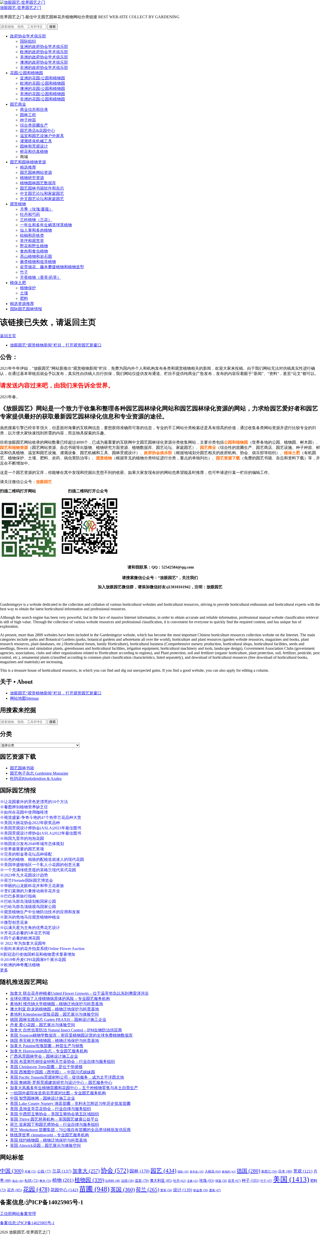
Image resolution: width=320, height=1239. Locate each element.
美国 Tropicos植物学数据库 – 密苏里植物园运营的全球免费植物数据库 (71, 1035)
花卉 (14, 1190)
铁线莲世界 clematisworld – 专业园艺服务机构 (49, 1135)
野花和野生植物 (34, 246)
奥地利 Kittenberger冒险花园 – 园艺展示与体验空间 (54, 1014)
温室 (142, 1181)
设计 (182, 1190)
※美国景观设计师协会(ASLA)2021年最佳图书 (40, 828)
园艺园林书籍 (22, 768)
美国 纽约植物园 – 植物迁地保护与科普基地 (48, 1140)
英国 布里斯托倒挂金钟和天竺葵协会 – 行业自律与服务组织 (62, 1061)
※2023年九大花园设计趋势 (24, 875)
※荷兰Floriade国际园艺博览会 (26, 880)
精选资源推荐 (22, 304)
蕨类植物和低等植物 (38, 262)
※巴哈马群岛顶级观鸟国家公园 (28, 907)
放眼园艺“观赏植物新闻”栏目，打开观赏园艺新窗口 (56, 345)
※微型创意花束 (14, 922)
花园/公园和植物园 (26, 73)
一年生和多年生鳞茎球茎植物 (46, 225)
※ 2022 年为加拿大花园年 (23, 943)
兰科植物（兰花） (36, 220)
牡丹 (179, 1181)
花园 (36, 1189)
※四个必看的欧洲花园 (20, 938)
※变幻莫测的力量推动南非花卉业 (30, 891)
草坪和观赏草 (32, 241)
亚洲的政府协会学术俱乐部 (44, 46)
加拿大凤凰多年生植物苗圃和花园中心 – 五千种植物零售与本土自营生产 (74, 1088)
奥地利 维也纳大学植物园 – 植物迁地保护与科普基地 (56, 1004)
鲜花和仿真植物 (34, 151)
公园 (44, 1171)
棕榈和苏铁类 (32, 235)
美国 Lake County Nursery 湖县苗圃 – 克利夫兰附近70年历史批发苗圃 (70, 1103)
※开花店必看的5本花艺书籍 (25, 933)
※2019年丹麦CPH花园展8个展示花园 (33, 959)
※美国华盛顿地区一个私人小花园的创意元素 (40, 865)
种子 (250, 1180)
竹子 (24, 272)
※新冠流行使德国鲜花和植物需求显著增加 (37, 954)
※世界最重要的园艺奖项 (22, 849)
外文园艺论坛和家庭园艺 (42, 199)
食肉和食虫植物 (34, 251)
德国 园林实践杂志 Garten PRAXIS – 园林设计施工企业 (58, 1019)
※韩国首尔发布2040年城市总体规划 (32, 844)
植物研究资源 (32, 178)
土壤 (24, 293)
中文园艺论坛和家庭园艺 (42, 193)
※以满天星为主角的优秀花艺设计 (30, 928)
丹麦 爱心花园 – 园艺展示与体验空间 (42, 1025)
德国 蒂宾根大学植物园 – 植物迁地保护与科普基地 (54, 1040)
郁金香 (200, 1190)
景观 (302, 1171)
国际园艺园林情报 (26, 309)
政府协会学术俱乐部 (28, 36)
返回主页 (8, 336)
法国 (127, 1181)
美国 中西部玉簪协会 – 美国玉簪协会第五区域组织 (54, 1114)
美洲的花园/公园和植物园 (42, 94)
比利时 (112, 1181)
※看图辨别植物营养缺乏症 (24, 807)
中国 (12, 1171)
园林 (140, 1171)
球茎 (221, 1181)
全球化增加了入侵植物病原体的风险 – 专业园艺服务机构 (60, 998)
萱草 (166, 1190)
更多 (4, 970)
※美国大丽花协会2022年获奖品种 (30, 823)
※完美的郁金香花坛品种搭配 (26, 854)
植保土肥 (18, 283)
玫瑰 (206, 1181)
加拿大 (86, 1171)
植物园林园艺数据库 (38, 183)
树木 (45, 1181)
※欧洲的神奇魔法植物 (20, 965)
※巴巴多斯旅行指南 (18, 896)
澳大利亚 (161, 1181)
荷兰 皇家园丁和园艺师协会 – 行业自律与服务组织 (54, 1124)
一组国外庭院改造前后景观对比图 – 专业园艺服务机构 (58, 1093)
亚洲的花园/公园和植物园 (42, 78)
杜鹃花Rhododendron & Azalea (36, 778)
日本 (285, 1171)
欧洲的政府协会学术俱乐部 (44, 52)
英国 (122, 1189)
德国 (248, 1171)
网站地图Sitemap (24, 698)
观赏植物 (18, 204)
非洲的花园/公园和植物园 (42, 99)
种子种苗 (28, 120)
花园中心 (64, 1189)
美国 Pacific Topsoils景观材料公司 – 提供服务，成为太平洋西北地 (67, 1077)
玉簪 (192, 1180)
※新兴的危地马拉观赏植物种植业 (30, 917)
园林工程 (28, 115)
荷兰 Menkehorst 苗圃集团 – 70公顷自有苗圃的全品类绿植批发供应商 (70, 1130)
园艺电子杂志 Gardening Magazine (39, 773)
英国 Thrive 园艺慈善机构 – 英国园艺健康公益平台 (54, 1119)
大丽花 (213, 1171)
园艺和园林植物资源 (28, 162)
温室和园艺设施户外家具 (42, 136)
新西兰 (269, 1171)
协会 (114, 1170)
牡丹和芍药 (30, 214)
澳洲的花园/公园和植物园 (42, 88)
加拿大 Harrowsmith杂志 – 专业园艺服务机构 (49, 1051)
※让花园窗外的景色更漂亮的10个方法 (34, 802)
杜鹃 (31, 1181)
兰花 (62, 1171)
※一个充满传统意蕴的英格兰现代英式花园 (38, 870)
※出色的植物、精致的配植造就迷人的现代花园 (42, 859)
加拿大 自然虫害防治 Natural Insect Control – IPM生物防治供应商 (66, 1030)
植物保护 (28, 288)
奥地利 (229, 1171)
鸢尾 (215, 1190)
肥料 (24, 298)
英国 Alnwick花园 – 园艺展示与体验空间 (45, 1145)
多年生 (197, 1171)
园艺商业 (18, 104)
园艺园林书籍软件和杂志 (42, 188)
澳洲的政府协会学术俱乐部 (44, 62)
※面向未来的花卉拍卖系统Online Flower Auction (42, 948)
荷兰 (147, 1189)
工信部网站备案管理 (18, 1214)
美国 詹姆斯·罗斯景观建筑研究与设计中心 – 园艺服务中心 (61, 1082)
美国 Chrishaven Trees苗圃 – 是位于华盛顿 (46, 1067)
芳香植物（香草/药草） (40, 277)
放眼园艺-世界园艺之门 (20, 7)
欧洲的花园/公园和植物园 (42, 83)
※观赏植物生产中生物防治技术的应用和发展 (40, 912)
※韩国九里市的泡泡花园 (22, 838)
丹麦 (30, 1171)
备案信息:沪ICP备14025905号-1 (27, 1223)
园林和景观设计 (34, 146)
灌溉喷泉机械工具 (36, 141)
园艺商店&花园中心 (37, 130)
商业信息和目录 (34, 109)
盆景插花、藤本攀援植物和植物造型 (52, 267)
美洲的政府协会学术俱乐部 (44, 57)
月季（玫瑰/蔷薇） (36, 209)
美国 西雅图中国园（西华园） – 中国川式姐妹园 (52, 1072)
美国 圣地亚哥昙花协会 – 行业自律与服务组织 (50, 1109)
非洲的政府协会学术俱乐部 (44, 67)
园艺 (163, 1170)
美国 (291, 1179)
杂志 (18, 1180)
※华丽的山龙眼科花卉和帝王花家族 (32, 886)
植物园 (89, 1180)
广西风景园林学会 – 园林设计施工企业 (44, 1056)
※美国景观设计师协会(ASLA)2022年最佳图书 (40, 833)
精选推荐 (28, 167)
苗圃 (94, 1189)
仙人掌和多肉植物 (36, 230)
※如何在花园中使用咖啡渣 (24, 812)
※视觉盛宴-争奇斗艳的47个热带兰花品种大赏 (40, 817)
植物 (63, 1180)
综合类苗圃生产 (34, 125)
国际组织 (28, 41)
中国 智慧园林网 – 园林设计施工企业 (42, 1098)
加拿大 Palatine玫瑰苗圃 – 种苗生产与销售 (47, 1046)
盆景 (234, 1181)
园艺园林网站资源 (36, 172)
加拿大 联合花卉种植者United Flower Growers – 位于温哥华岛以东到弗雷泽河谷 (79, 993)
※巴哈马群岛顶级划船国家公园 (28, 901)
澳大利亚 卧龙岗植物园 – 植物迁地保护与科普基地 (54, 1009)
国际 (183, 1171)
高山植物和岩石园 (36, 256)
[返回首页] (22, 2)
